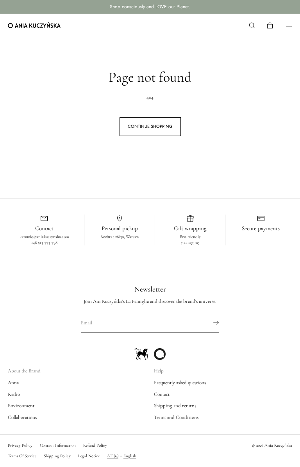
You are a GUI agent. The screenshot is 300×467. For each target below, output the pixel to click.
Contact (162, 394)
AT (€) (112, 455)
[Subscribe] (209, 322)
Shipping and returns (175, 406)
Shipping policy (57, 455)
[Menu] (283, 25)
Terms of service (22, 455)
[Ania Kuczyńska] (34, 25)
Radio (14, 394)
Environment (21, 406)
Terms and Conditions (176, 417)
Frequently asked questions (180, 382)
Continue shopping (150, 126)
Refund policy (95, 445)
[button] (252, 25)
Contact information (58, 445)
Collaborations (22, 417)
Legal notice (89, 455)
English (129, 455)
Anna (13, 382)
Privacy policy (20, 445)
